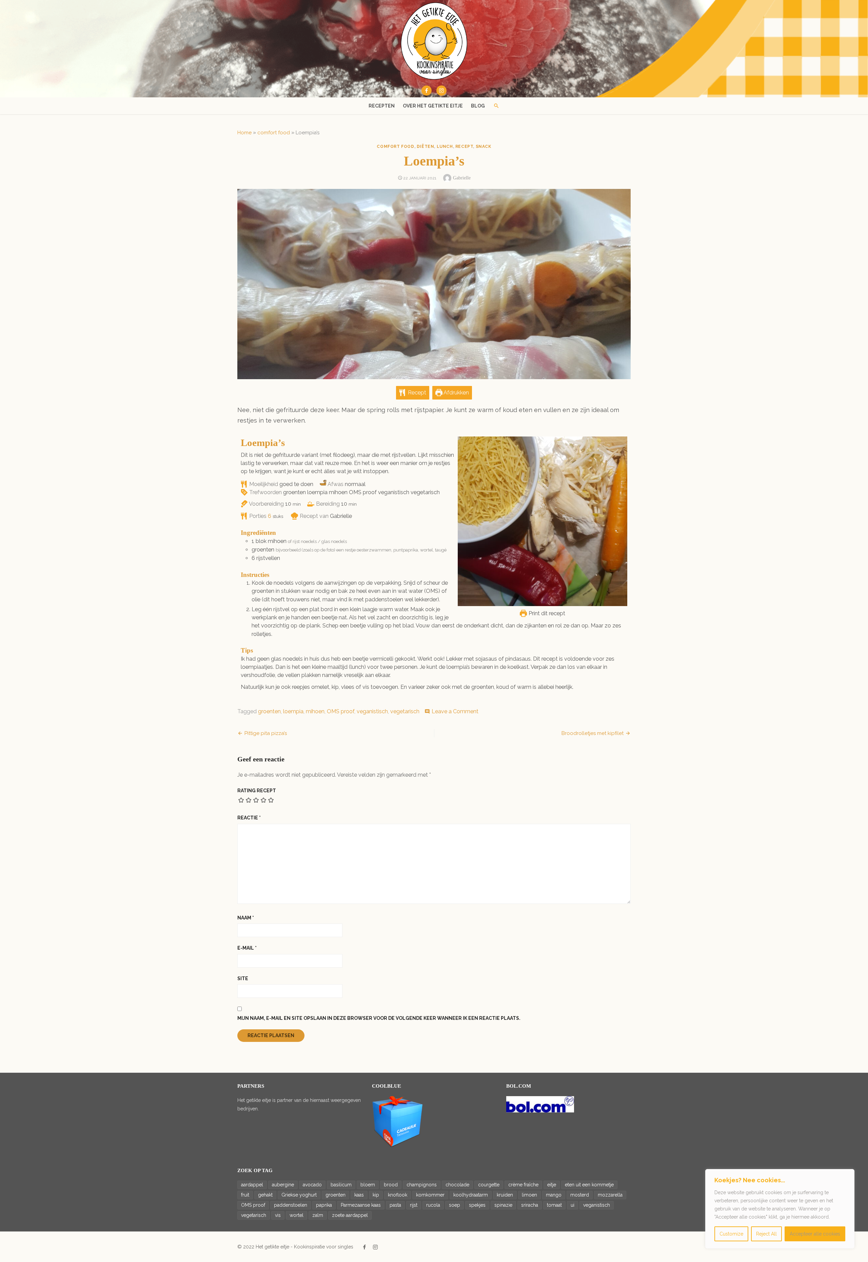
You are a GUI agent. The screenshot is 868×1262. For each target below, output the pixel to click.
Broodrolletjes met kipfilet (592, 733)
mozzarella (610, 1195)
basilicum (341, 1184)
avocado (312, 1184)
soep (454, 1205)
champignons (422, 1184)
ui (572, 1205)
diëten (425, 146)
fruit (245, 1195)
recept (464, 146)
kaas (359, 1195)
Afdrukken (455, 392)
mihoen (315, 711)
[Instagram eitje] (441, 90)
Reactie (249, 817)
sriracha (529, 1205)
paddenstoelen (290, 1205)
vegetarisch (404, 711)
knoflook (397, 1195)
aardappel (252, 1184)
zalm (317, 1215)
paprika (324, 1205)
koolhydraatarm (470, 1195)
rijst (413, 1205)
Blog (478, 106)
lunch (445, 146)
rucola (433, 1205)
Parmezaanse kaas (361, 1205)
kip (376, 1195)
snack (483, 146)
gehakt (265, 1195)
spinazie (503, 1205)
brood (391, 1184)
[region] (779, 1208)
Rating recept (256, 790)
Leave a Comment (455, 711)
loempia (293, 711)
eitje (551, 1184)
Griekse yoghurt (299, 1195)
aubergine (283, 1184)
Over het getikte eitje (433, 106)
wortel (296, 1215)
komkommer (430, 1195)
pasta (395, 1205)
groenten (269, 711)
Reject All (766, 1234)
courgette (488, 1184)
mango (553, 1195)
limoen (529, 1195)
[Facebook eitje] (426, 90)
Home (244, 133)
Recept (416, 392)
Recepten (382, 106)
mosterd (579, 1195)
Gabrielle (462, 177)
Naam (245, 917)
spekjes (477, 1205)
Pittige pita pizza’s (265, 733)
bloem (367, 1184)
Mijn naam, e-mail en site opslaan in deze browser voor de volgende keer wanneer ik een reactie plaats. (378, 1018)
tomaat (554, 1205)
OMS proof (340, 711)
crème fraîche (523, 1184)
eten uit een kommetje (589, 1184)
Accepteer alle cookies (815, 1234)
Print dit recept (546, 613)
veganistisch (372, 711)
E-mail (247, 948)
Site (242, 978)
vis (278, 1215)
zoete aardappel (350, 1215)
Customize (731, 1234)
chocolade (457, 1184)
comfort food (273, 133)
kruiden (505, 1195)
